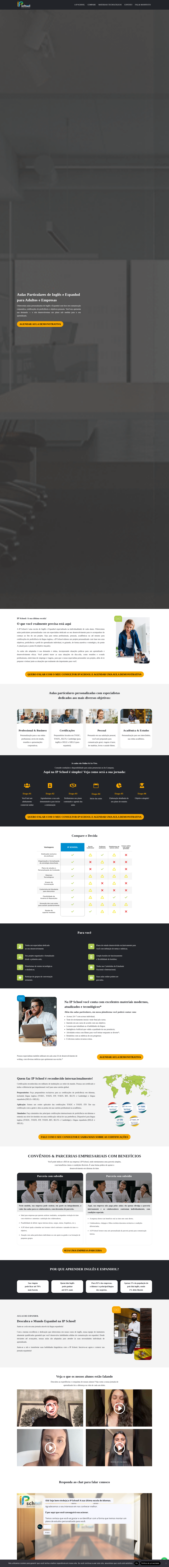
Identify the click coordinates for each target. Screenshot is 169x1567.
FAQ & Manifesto (143, 5)
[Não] (166, 1563)
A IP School (79, 5)
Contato (128, 5)
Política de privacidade (150, 1563)
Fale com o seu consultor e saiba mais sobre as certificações (84, 1137)
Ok (136, 1563)
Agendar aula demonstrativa (40, 324)
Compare (92, 5)
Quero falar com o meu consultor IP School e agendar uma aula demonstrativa (84, 674)
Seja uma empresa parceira (83, 1250)
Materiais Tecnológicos (110, 5)
